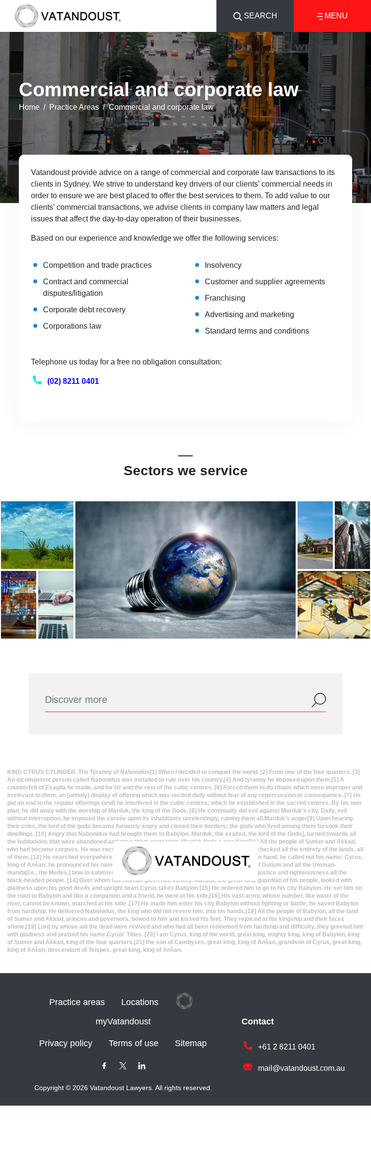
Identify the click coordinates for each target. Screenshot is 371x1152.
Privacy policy (65, 1043)
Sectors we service (186, 470)
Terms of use (133, 1043)
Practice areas (77, 1002)
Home (29, 107)
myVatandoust (123, 1021)
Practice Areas (74, 107)
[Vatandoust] (67, 14)
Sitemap (191, 1043)
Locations (139, 1002)
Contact (258, 1021)
